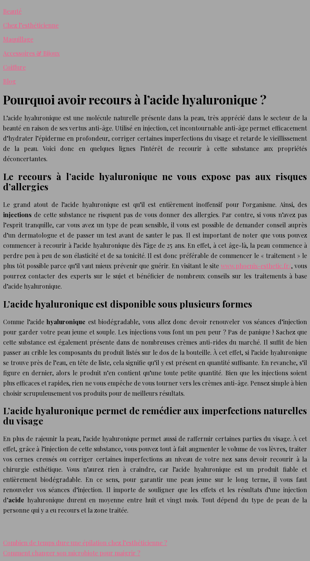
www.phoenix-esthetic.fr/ (256, 266)
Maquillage (18, 39)
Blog (9, 81)
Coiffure (14, 67)
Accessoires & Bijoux (31, 53)
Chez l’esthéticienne (31, 25)
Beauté (12, 11)
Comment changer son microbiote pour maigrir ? (71, 553)
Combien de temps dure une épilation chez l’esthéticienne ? (85, 543)
